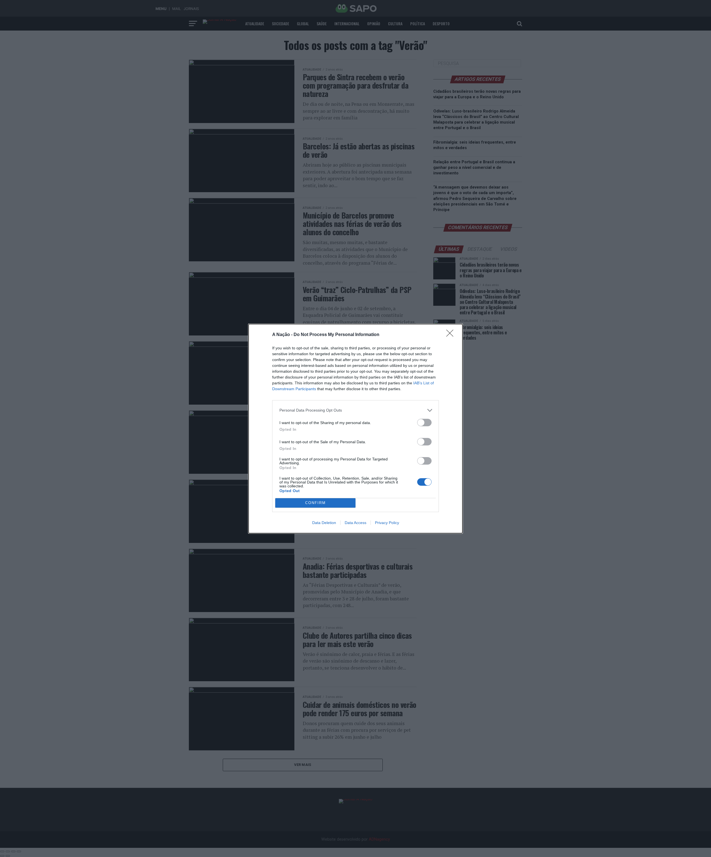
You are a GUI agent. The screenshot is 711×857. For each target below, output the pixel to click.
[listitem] (355, 410)
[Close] (451, 335)
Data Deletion (324, 522)
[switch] (424, 422)
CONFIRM (315, 503)
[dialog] (355, 428)
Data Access (355, 522)
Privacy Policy (387, 522)
